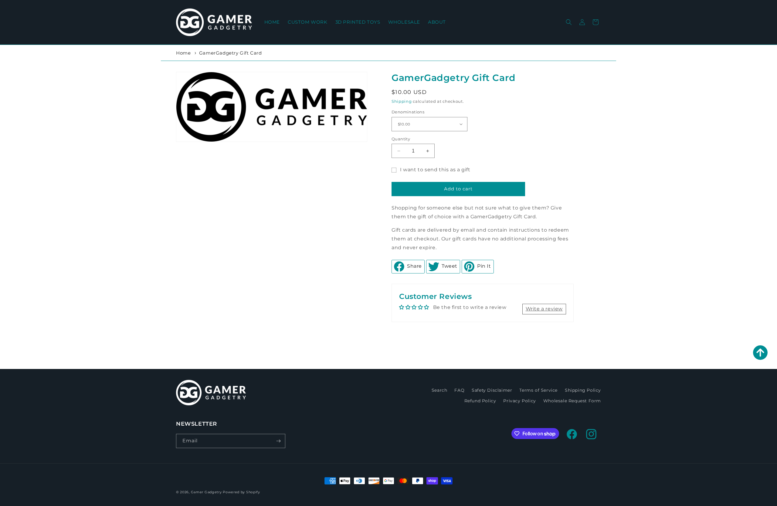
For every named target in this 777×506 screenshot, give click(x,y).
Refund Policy (480, 401)
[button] (568, 22)
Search (439, 390)
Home (183, 53)
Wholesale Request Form (572, 401)
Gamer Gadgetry (206, 492)
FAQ (459, 390)
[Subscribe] (278, 441)
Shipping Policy (583, 390)
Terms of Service (538, 390)
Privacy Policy (519, 401)
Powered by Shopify (241, 492)
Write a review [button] (544, 309)
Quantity (401, 138)
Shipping (402, 101)
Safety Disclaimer (492, 390)
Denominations (408, 111)
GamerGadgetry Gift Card (230, 53)
